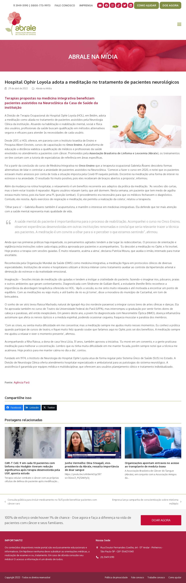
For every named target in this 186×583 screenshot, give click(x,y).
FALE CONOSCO (65, 5)
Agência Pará (21, 382)
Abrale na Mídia (44, 88)
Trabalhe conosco (156, 577)
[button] (179, 24)
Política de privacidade (116, 577)
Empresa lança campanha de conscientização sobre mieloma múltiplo (142, 502)
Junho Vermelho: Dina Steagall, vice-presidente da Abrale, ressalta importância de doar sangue (92, 466)
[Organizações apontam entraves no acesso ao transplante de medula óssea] (153, 442)
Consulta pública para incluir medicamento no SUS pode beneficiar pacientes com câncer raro (51, 502)
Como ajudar (174, 577)
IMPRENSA (86, 5)
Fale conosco (137, 577)
